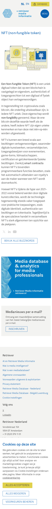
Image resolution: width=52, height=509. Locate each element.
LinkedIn (7, 415)
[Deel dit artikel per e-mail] (14, 232)
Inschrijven (16, 329)
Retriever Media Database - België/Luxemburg (25, 393)
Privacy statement (12, 384)
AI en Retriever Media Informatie (19, 361)
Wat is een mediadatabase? (16, 370)
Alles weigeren (16, 493)
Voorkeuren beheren (20, 501)
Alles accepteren (17, 485)
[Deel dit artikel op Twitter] (4, 232)
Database (42, 4)
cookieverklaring (11, 477)
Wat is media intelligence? (16, 366)
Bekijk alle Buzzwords (19, 240)
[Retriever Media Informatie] (17, 13)
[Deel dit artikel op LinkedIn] (9, 232)
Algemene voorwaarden (14, 375)
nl (22, 3)
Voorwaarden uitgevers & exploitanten (21, 379)
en (27, 3)
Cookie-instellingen (12, 397)
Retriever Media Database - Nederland (21, 388)
